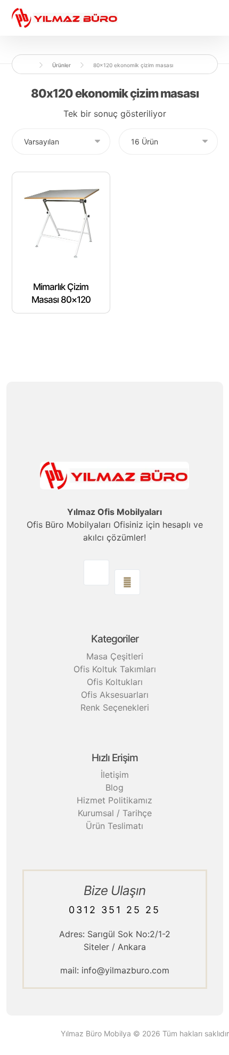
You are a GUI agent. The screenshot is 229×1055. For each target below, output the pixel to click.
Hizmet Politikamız (114, 800)
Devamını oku (67, 334)
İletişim (115, 774)
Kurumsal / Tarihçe (115, 813)
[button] (96, 572)
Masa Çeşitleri (114, 656)
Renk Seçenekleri (114, 707)
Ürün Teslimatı (114, 825)
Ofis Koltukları (115, 682)
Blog (114, 787)
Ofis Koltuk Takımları (114, 669)
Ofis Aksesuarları (115, 694)
